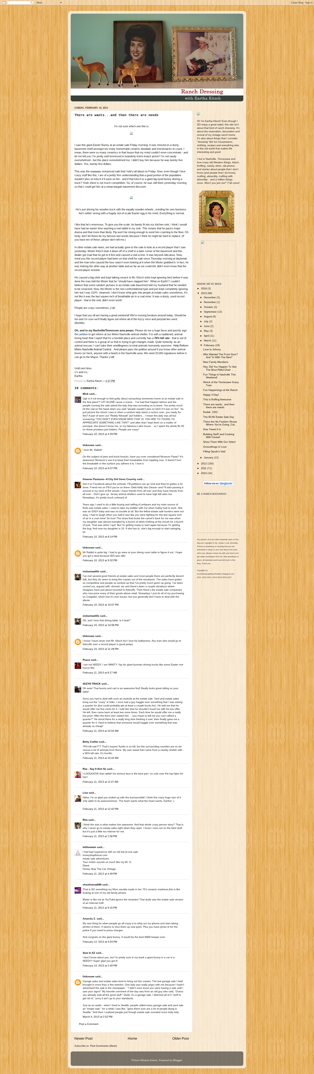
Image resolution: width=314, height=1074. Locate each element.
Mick (85, 394)
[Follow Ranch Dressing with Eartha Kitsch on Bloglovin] (218, 485)
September (210, 311)
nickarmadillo (91, 571)
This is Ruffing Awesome (217, 399)
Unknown (88, 445)
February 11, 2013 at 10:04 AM (100, 731)
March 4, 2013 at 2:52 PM (97, 1016)
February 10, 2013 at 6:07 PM (100, 468)
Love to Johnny (212, 349)
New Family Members (215, 362)
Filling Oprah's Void (214, 451)
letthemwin (89, 847)
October (209, 307)
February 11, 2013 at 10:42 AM (100, 758)
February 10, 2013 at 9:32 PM (100, 560)
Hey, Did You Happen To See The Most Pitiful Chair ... (220, 368)
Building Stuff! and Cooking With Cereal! (218, 436)
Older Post (180, 1038)
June (207, 326)
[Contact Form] (218, 275)
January (209, 457)
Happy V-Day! (211, 394)
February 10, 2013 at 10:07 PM (101, 604)
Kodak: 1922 (210, 412)
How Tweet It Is (212, 429)
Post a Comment (88, 1024)
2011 (204, 468)
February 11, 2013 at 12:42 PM (100, 809)
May (207, 331)
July (206, 321)
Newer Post (83, 1038)
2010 (204, 473)
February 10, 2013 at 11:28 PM (100, 649)
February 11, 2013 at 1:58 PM (100, 836)
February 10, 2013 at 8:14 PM (100, 536)
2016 (204, 288)
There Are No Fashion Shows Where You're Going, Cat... (220, 423)
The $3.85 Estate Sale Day (218, 417)
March (208, 340)
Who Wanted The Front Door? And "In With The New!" (220, 356)
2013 (204, 293)
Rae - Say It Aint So (94, 769)
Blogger (177, 1060)
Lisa (85, 792)
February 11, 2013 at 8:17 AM (100, 672)
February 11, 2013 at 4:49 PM (100, 873)
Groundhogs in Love (215, 446)
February (209, 345)
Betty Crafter (90, 741)
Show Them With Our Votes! (219, 442)
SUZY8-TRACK (92, 683)
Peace (86, 660)
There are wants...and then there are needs (218, 406)
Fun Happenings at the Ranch (220, 390)
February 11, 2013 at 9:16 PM (100, 907)
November (210, 302)
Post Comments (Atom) (103, 1046)
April (207, 335)
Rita (85, 820)
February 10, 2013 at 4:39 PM (100, 434)
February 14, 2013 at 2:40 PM (100, 965)
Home (132, 1038)
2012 (204, 463)
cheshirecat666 (92, 884)
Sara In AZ (89, 953)
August (208, 316)
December (210, 297)
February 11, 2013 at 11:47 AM (100, 781)
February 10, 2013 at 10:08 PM (101, 625)
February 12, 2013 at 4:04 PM (100, 941)
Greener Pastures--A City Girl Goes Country (109, 479)
